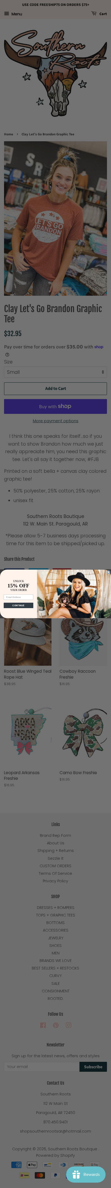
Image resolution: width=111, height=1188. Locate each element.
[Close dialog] (108, 572)
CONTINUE (18, 605)
